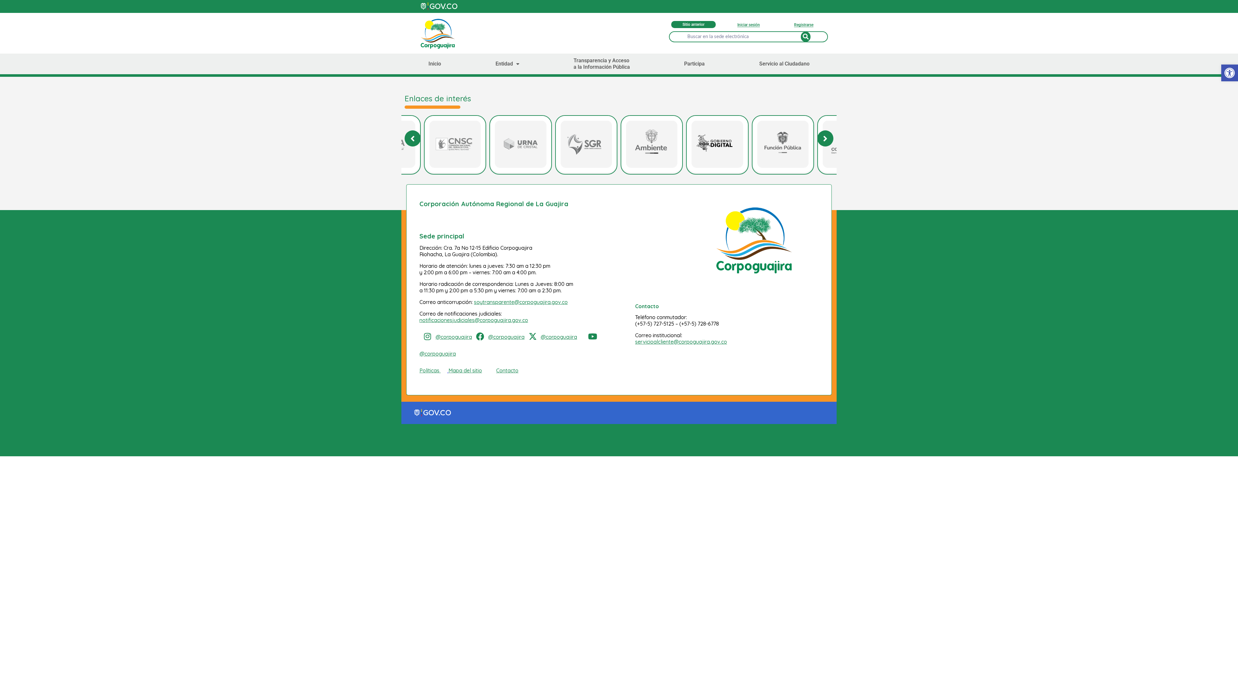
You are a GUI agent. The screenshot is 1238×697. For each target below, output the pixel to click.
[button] (825, 138)
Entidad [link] (504, 64)
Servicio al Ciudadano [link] (784, 64)
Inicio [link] (434, 64)
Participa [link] (694, 64)
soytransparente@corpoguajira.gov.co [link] (521, 302)
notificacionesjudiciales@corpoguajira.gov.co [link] (473, 320)
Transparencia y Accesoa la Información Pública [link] (602, 63)
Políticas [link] (429, 370)
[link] (1229, 73)
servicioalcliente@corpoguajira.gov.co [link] (681, 341)
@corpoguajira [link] (454, 337)
